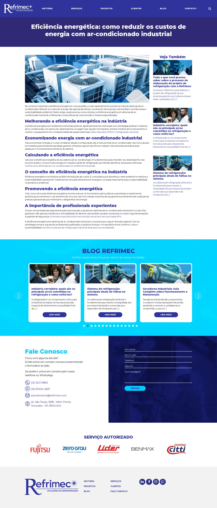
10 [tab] (118, 326)
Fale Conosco (119, 491)
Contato (190, 8)
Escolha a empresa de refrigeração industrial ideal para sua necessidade (78, 228)
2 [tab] (88, 326)
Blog (163, 8)
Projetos (107, 8)
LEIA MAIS (52, 314)
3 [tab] (91, 326)
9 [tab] (114, 326)
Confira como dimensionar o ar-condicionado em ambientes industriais (60, 166)
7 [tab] (106, 326)
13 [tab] (129, 326)
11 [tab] (121, 326)
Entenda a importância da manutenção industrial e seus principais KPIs (85, 216)
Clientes (136, 8)
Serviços (76, 8)
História (47, 8)
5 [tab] (99, 326)
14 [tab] (133, 326)
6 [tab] (103, 326)
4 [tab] (95, 326)
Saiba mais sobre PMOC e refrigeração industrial (114, 132)
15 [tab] (136, 326)
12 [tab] (125, 326)
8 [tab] (110, 326)
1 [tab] (84, 326)
